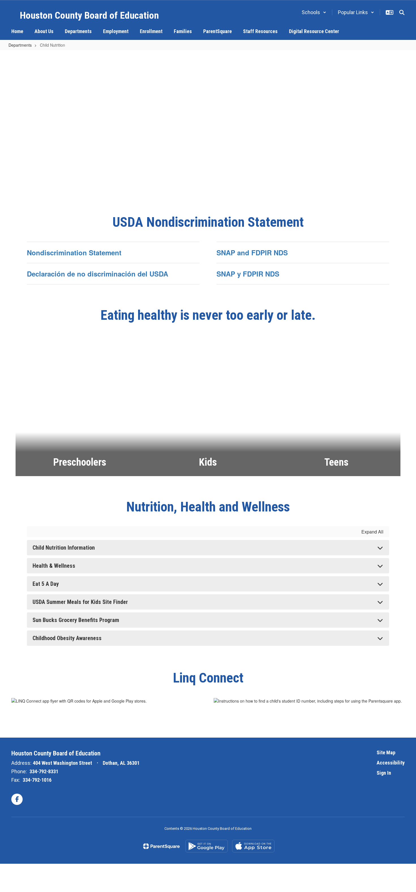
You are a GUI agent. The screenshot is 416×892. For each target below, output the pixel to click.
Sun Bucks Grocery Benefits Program (76, 620)
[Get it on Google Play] (206, 846)
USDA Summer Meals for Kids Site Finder (80, 602)
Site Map (386, 752)
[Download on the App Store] (253, 846)
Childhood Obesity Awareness (67, 638)
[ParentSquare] (161, 846)
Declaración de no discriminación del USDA (97, 273)
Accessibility (391, 763)
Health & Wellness (54, 565)
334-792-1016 (37, 780)
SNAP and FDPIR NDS (252, 252)
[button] (314, 12)
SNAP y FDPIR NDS (247, 273)
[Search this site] (402, 12)
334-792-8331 (43, 771)
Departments (20, 45)
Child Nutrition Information (64, 547)
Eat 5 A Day (46, 583)
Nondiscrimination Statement (74, 252)
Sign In (384, 773)
